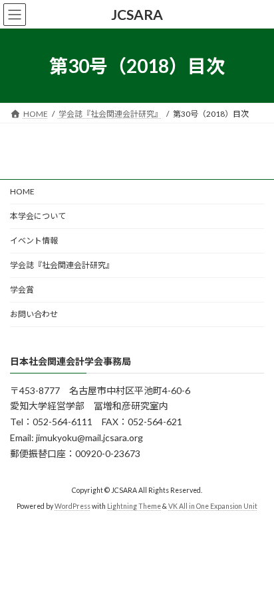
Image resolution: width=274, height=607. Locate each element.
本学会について (38, 216)
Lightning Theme (134, 507)
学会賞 (22, 290)
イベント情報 (34, 240)
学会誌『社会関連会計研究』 (62, 265)
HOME (22, 191)
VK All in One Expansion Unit (212, 507)
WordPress (72, 507)
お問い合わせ (34, 314)
